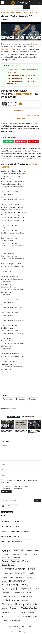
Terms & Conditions (21, 628)
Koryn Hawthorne (26, 588)
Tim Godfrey (18, 612)
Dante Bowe (34, 554)
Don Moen (16, 558)
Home (9, 626)
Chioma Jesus (15, 554)
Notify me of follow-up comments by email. (15, 486)
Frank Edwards (24, 573)
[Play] (20, 103)
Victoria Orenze (15, 620)
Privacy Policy (30, 626)
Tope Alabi (6, 617)
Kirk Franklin (10, 588)
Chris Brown (25, 554)
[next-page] (22, 436)
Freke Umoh (7, 577)
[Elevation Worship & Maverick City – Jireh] (7, 424)
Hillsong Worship (10, 584)
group (35, 44)
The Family (5, 612)
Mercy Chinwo (9, 596)
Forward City (7, 573)
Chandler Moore (32, 551)
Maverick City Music (21, 593)
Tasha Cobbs (29, 608)
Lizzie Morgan (5, 592)
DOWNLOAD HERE (21, 111)
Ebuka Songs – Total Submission (12, 542)
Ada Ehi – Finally (6, 516)
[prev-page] (20, 436)
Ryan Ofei (4, 608)
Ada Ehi (6, 550)
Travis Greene (21, 616)
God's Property (20, 577)
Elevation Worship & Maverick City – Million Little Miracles (34, 431)
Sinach (14, 608)
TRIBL (34, 616)
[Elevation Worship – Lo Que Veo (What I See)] (21, 424)
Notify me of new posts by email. (13, 488)
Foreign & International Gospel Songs (26, 12)
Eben (25, 561)
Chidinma (5, 554)
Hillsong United (17, 581)
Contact (22, 626)
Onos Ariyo (32, 604)
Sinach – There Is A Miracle (10, 536)
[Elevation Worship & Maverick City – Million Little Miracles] (34, 424)
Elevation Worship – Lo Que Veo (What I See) (21, 75)
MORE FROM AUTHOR (28, 416)
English (7, 506)
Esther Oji (32, 569)
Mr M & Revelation (10, 600)
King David (5, 19)
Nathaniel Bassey (13, 604)
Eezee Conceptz (8, 565)
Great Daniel (31, 577)
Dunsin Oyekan (11, 561)
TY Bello (4, 620)
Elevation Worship (21, 93)
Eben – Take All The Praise (10, 526)
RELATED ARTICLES (14, 416)
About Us (15, 626)
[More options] (38, 104)
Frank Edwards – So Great (10, 521)
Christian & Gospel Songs (7, 10)
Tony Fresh (31, 612)
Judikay (24, 584)
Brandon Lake (18, 551)
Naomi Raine (25, 600)
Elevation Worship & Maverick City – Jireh (20, 78)
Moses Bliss (26, 596)
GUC (4, 581)
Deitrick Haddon (6, 557)
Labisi (37, 588)
